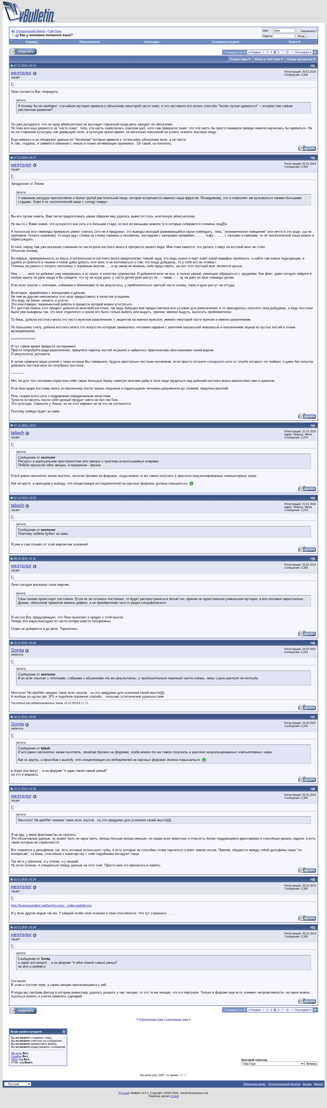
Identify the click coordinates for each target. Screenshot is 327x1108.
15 (287, 52)
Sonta (17, 650)
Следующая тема (177, 1019)
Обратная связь (254, 1084)
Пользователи (89, 41)
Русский (124, 1092)
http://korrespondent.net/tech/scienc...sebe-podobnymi (51, 905)
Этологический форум (30, 31)
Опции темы (239, 59)
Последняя (303, 52)
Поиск (293, 41)
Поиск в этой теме (267, 59)
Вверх (318, 1084)
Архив (307, 1084)
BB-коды (16, 1053)
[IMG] (14, 1059)
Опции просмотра (299, 59)
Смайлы (16, 1056)
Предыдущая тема (151, 1019)
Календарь (152, 41)
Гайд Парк (54, 31)
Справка (32, 41)
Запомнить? (309, 31)
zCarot (174, 1096)
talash (17, 432)
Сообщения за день (225, 41)
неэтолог (21, 72)
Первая (254, 52)
